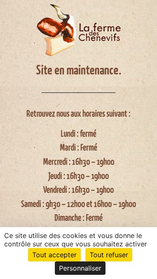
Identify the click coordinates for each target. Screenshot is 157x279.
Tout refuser (109, 255)
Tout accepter (54, 255)
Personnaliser (80, 268)
